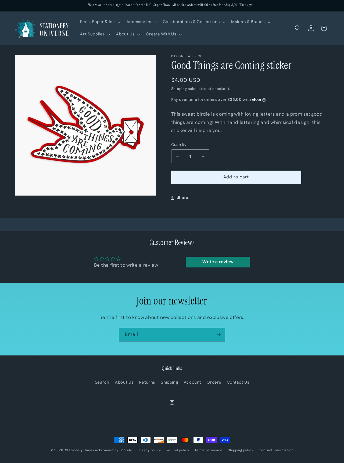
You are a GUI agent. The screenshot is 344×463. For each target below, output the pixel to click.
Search (102, 382)
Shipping (179, 88)
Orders (214, 382)
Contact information (276, 450)
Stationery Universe (81, 450)
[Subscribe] (218, 335)
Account (192, 382)
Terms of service (208, 450)
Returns (147, 382)
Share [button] (182, 197)
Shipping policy (240, 450)
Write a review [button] (218, 262)
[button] (100, 22)
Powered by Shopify (115, 450)
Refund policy (177, 450)
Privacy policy (149, 450)
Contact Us (238, 382)
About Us (124, 382)
